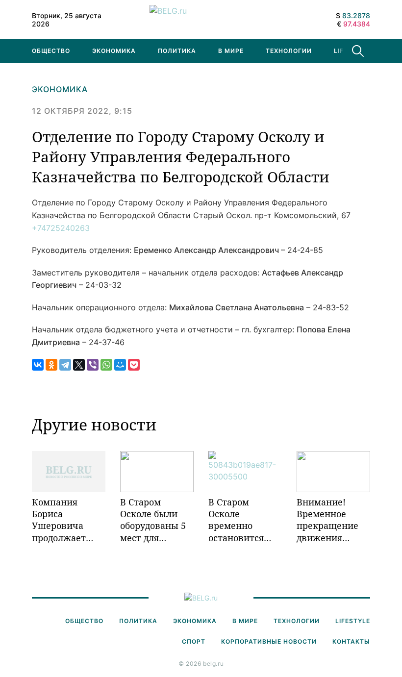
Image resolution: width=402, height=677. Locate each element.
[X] (79, 365)
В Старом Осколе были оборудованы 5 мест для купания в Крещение (153, 520)
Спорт (193, 641)
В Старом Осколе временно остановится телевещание (238, 520)
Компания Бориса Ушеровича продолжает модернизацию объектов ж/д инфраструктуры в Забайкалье (68, 520)
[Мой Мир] (120, 365)
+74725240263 (61, 228)
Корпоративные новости (269, 641)
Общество (51, 50)
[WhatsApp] (106, 365)
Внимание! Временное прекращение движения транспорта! (327, 520)
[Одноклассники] (51, 365)
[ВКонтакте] (38, 365)
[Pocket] (134, 365)
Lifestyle (352, 621)
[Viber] (93, 365)
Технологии (289, 50)
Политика (177, 50)
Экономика (114, 50)
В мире (231, 50)
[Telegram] (65, 365)
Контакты (351, 641)
